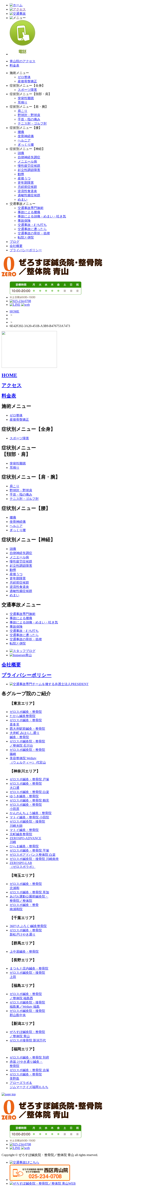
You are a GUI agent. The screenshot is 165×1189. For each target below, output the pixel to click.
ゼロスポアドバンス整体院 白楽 (33, 854)
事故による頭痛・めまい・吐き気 (42, 216)
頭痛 (21, 153)
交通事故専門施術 (30, 208)
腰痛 (21, 132)
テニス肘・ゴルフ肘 (32, 123)
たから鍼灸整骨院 (22, 716)
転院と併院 (26, 237)
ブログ (14, 241)
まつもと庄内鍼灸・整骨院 (29, 968)
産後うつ (24, 178)
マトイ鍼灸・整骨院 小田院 (29, 817)
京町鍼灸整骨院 (21, 834)
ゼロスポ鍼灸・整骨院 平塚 (29, 850)
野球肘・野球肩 (29, 115)
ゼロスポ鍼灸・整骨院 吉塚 (29, 1070)
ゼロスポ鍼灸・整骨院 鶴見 (29, 800)
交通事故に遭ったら (32, 229)
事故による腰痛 (29, 212)
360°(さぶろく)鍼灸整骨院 (28, 926)
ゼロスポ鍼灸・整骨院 (26, 711)
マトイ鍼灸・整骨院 (24, 830)
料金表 (14, 65)
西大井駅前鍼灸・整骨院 (27, 728)
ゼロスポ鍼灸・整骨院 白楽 (29, 792)
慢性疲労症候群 (29, 165)
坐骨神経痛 (26, 136)
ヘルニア (24, 140)
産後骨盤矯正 (27, 81)
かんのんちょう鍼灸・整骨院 (31, 813)
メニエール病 (27, 161)
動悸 (21, 174)
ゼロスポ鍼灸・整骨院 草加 (29, 892)
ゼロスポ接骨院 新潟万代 (28, 1040)
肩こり (22, 111)
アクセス (12, 385)
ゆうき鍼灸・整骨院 (24, 796)
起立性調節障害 (29, 170)
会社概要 (16, 246)
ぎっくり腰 (26, 144)
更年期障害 (26, 182)
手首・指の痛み (29, 119)
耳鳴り (22, 102)
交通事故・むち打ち (32, 225)
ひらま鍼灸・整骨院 (24, 846)
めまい (22, 199)
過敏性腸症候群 (29, 195)
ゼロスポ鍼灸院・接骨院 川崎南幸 (34, 859)
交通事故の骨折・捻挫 (34, 233)
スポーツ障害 (27, 89)
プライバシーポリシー (26, 250)
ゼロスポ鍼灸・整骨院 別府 (29, 1057)
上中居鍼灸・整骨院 (24, 951)
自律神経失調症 (29, 157)
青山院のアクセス (22, 61)
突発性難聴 (26, 98)
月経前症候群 (27, 187)
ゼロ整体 (24, 77)
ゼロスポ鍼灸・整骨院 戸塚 (29, 779)
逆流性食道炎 (27, 191)
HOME (14, 311)
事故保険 (24, 220)
